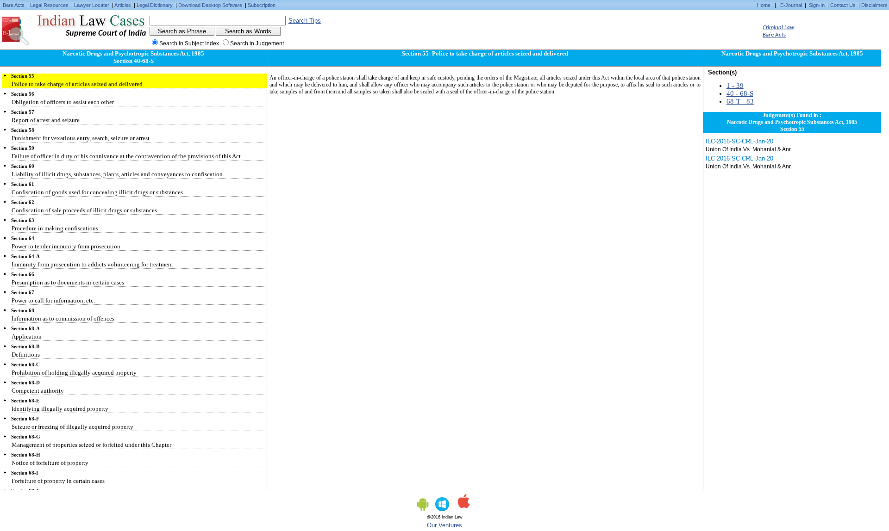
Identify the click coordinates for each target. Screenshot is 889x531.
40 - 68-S (739, 93)
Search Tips (304, 20)
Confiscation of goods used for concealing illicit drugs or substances (97, 192)
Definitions (26, 354)
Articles (122, 5)
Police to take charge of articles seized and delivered (77, 83)
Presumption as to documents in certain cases (68, 282)
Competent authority (38, 390)
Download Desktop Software (210, 5)
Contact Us (843, 5)
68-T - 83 (740, 101)
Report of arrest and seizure (46, 120)
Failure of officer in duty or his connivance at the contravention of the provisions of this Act (126, 156)
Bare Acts (14, 5)
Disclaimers (874, 5)
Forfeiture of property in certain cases (58, 480)
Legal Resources (49, 5)
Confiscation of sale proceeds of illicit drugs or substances (84, 210)
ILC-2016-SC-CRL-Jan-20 (739, 141)
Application (27, 336)
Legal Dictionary (155, 5)
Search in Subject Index (189, 43)
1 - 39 (735, 85)
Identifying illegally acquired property (60, 408)
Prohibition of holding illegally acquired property (74, 372)
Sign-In (817, 5)
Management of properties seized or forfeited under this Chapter (91, 444)
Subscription (261, 5)
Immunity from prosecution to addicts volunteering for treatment (92, 264)
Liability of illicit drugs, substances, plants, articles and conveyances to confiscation (117, 174)
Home (763, 5)
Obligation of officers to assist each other (63, 102)
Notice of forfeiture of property (50, 462)
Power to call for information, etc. (53, 300)
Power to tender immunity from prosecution (66, 246)
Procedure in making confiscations (55, 228)
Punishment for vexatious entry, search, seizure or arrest (81, 138)
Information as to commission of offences (63, 318)
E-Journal (791, 5)
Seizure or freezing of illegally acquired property (72, 426)
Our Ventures (444, 525)
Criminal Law (778, 28)
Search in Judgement (257, 43)
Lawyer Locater (91, 5)
